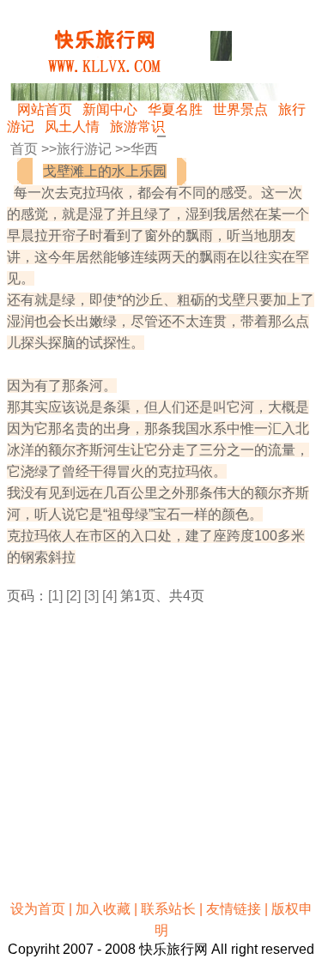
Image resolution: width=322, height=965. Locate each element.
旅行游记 (84, 149)
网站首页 (44, 109)
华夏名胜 (175, 109)
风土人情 (72, 126)
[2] (73, 595)
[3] (91, 595)
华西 (144, 149)
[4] (109, 595)
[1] (55, 595)
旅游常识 (137, 126)
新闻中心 (109, 109)
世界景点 (240, 109)
